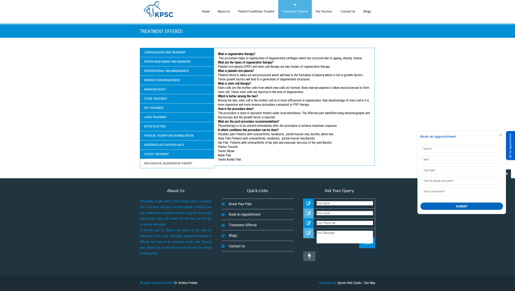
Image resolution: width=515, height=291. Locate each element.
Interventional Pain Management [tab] (166, 71)
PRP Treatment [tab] (154, 108)
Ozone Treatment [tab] (155, 98)
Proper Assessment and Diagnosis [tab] (167, 62)
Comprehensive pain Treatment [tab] (165, 52)
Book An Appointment (245, 214)
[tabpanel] (294, 107)
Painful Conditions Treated (256, 11)
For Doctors (324, 11)
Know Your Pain (240, 204)
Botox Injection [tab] (155, 126)
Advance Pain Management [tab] (162, 80)
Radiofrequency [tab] (155, 89)
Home (206, 11)
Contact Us (347, 11)
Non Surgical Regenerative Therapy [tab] (168, 163)
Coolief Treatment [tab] (156, 154)
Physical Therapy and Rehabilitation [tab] (169, 135)
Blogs (367, 11)
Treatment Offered (295, 11)
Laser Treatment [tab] (155, 117)
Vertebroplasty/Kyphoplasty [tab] (164, 145)
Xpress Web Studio (349, 283)
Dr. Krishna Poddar (186, 283)
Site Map (369, 283)
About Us (224, 11)
